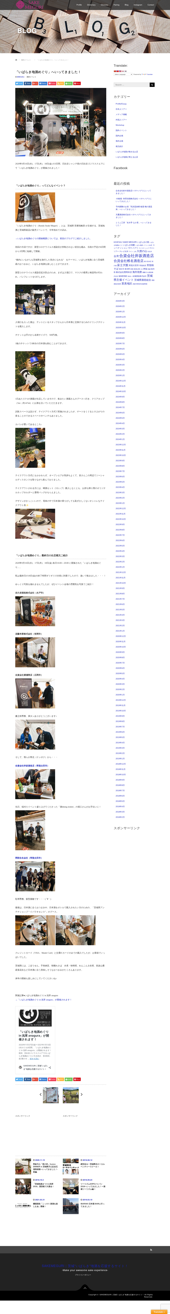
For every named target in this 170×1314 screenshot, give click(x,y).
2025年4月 (120, 359)
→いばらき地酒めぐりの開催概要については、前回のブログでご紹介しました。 (53, 238)
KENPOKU (118, 242)
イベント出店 (147, 245)
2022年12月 (121, 508)
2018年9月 (120, 780)
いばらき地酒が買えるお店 (127, 157)
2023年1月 (120, 503)
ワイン (131, 251)
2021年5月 (120, 610)
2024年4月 (120, 423)
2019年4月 (120, 743)
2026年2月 (120, 306)
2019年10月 (121, 711)
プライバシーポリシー (83, 1275)
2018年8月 (120, 785)
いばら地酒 (139, 245)
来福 (145, 269)
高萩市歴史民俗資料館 (140, 284)
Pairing (116, 5)
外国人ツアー (121, 120)
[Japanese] (123, 71)
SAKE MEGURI (130, 242)
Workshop (120, 125)
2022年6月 (120, 540)
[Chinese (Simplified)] (115, 71)
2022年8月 (120, 530)
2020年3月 (120, 684)
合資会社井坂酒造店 (136, 255)
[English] (120, 71)
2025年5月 (120, 354)
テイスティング (144, 248)
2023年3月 (120, 492)
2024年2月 (120, 434)
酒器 (153, 280)
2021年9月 (120, 588)
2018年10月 (121, 774)
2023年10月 (121, 455)
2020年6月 (120, 668)
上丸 (134, 251)
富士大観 (122, 265)
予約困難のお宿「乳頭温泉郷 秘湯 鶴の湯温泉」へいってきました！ (134, 208)
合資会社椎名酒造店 (129, 261)
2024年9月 (120, 397)
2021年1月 (120, 631)
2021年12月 (121, 572)
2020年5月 (120, 673)
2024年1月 (120, 439)
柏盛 (149, 269)
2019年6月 (120, 732)
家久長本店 (147, 261)
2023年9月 (120, 461)
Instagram (138, 5)
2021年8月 (120, 594)
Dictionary (91, 5)
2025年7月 (120, 343)
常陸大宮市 (134, 265)
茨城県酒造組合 (142, 280)
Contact (151, 5)
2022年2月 (120, 562)
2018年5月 (120, 801)
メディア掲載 (121, 114)
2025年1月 (120, 375)
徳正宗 (121, 269)
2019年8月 (120, 721)
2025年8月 (120, 338)
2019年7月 (120, 727)
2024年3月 (120, 429)
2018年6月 (120, 796)
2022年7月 (120, 535)
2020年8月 (120, 657)
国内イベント (31, 77)
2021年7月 (120, 599)
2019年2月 (120, 753)
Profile (79, 5)
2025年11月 (121, 322)
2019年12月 (121, 700)
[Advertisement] (37, 1133)
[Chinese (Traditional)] (117, 71)
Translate (149, 74)
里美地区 (127, 283)
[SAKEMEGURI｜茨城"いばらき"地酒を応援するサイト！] (30, 4)
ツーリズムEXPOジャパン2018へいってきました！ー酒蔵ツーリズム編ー (93, 1186)
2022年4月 (120, 551)
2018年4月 (120, 806)
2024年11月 (121, 386)
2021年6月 (120, 604)
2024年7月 (120, 407)
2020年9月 (120, 652)
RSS (151, 1249)
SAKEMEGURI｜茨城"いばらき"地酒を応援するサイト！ (85, 1265)
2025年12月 (121, 317)
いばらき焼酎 (129, 245)
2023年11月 (121, 450)
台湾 (116, 256)
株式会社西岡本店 (124, 272)
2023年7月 (120, 471)
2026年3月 (120, 301)
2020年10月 (121, 647)
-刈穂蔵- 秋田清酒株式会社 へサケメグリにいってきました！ (134, 200)
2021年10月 (121, 583)
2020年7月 (120, 663)
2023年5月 (120, 482)
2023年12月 (121, 445)
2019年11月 (121, 705)
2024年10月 (121, 391)
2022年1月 (120, 567)
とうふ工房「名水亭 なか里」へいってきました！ (134, 224)
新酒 (131, 269)
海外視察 (137, 272)
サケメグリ (133, 248)
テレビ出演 (123, 251)
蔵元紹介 (119, 146)
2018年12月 (121, 764)
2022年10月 (121, 519)
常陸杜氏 (142, 265)
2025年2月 (120, 370)
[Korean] (125, 71)
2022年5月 (120, 546)
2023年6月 (120, 476)
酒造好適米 (117, 284)
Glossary (104, 5)
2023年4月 (120, 487)
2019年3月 (120, 748)
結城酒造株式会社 (139, 276)
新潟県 (127, 269)
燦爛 (144, 272)
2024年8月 (120, 402)
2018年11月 (121, 769)
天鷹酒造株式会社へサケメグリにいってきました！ (133, 216)
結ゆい (130, 276)
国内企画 (119, 136)
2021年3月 (120, 620)
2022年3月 (120, 556)
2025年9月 (120, 333)
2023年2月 (120, 498)
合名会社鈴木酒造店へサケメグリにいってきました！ (133, 192)
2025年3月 (120, 365)
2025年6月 (120, 349)
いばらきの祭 (143, 242)
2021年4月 (120, 615)
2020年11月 (121, 641)
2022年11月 (121, 514)
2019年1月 (120, 759)
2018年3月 (120, 812)
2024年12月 (121, 381)
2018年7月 (120, 790)
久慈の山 (142, 251)
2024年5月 (120, 418)
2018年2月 (120, 817)
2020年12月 (121, 636)
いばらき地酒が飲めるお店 (127, 152)
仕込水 (150, 251)
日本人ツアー (121, 109)
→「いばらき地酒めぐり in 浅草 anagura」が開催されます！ (43, 1000)
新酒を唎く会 (138, 269)
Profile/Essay (121, 104)
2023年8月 (120, 466)
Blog (126, 5)
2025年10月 (121, 327)
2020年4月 (120, 679)
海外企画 (119, 141)
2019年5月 (120, 737)
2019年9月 (120, 716)
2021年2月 (120, 625)
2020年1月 (120, 695)
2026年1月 (120, 312)
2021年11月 (121, 578)
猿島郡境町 (123, 276)
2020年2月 (120, 689)
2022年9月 (120, 524)
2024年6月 (120, 413)
